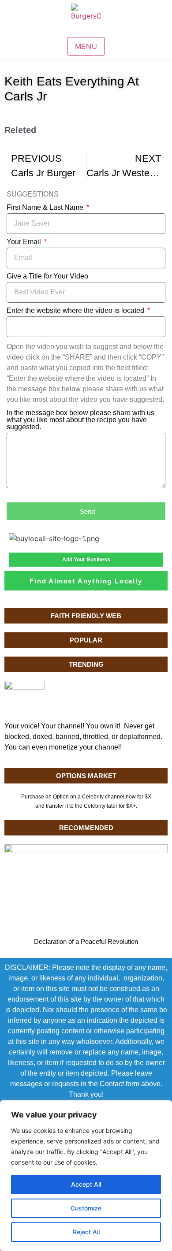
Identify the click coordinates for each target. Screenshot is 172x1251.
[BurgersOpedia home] (86, 18)
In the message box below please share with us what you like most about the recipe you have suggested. (80, 420)
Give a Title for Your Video (47, 276)
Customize (86, 1208)
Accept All (86, 1184)
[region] (86, 1175)
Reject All (86, 1232)
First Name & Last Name (46, 207)
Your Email (25, 241)
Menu (86, 46)
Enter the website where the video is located (76, 310)
